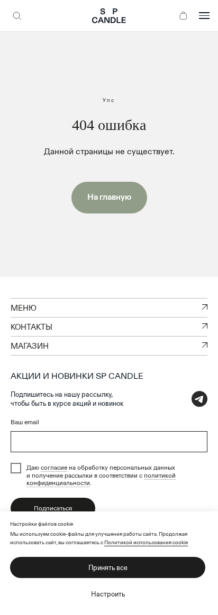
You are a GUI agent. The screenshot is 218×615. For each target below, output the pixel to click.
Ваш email (25, 422)
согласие (54, 467)
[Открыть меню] (204, 16)
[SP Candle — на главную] (108, 16)
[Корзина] (183, 15)
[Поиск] (16, 15)
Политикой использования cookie (146, 542)
